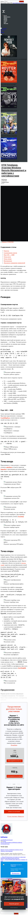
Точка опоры (7, 259)
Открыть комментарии (6, 878)
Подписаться (15, 873)
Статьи (7, 843)
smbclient (9, 467)
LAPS (12, 842)
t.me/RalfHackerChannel (7, 839)
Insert (16, 913)
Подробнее (14, 745)
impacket (3, 469)
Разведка (6, 251)
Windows (16, 842)
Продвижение (8, 261)
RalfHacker (4, 179)
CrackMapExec (5, 418)
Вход (26, 2)
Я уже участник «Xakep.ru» (15, 816)
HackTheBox (8, 842)
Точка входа (7, 257)
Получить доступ (14, 904)
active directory (3, 842)
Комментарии (5, 182)
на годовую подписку (18, 2)
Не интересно (14, 907)
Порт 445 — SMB (9, 255)
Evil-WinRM (22, 668)
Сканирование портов (10, 253)
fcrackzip (21, 516)
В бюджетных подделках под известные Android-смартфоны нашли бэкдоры (13, 857)
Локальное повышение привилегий (14, 263)
